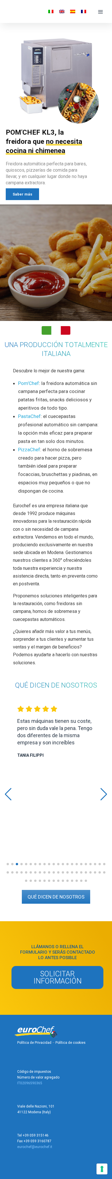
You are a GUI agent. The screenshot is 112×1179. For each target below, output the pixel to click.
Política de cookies (70, 1043)
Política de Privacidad (34, 1043)
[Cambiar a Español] (72, 11)
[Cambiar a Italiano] (50, 11)
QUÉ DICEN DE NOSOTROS (56, 897)
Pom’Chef (28, 383)
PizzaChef (29, 449)
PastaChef (29, 416)
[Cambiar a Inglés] (61, 11)
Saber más (22, 194)
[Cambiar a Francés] (83, 11)
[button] (8, 864)
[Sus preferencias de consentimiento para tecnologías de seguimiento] (101, 1168)
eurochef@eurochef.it (34, 1147)
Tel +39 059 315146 (33, 1135)
